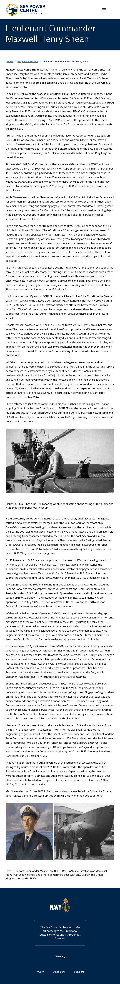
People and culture (28, 61)
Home (10, 61)
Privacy (40, 971)
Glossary (60, 956)
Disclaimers (59, 971)
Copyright (79, 971)
